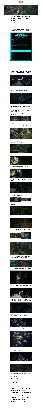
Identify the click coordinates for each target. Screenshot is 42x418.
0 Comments (19, 376)
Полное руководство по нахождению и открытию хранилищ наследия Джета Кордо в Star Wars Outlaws (15, 396)
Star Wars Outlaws (15, 378)
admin (13, 376)
